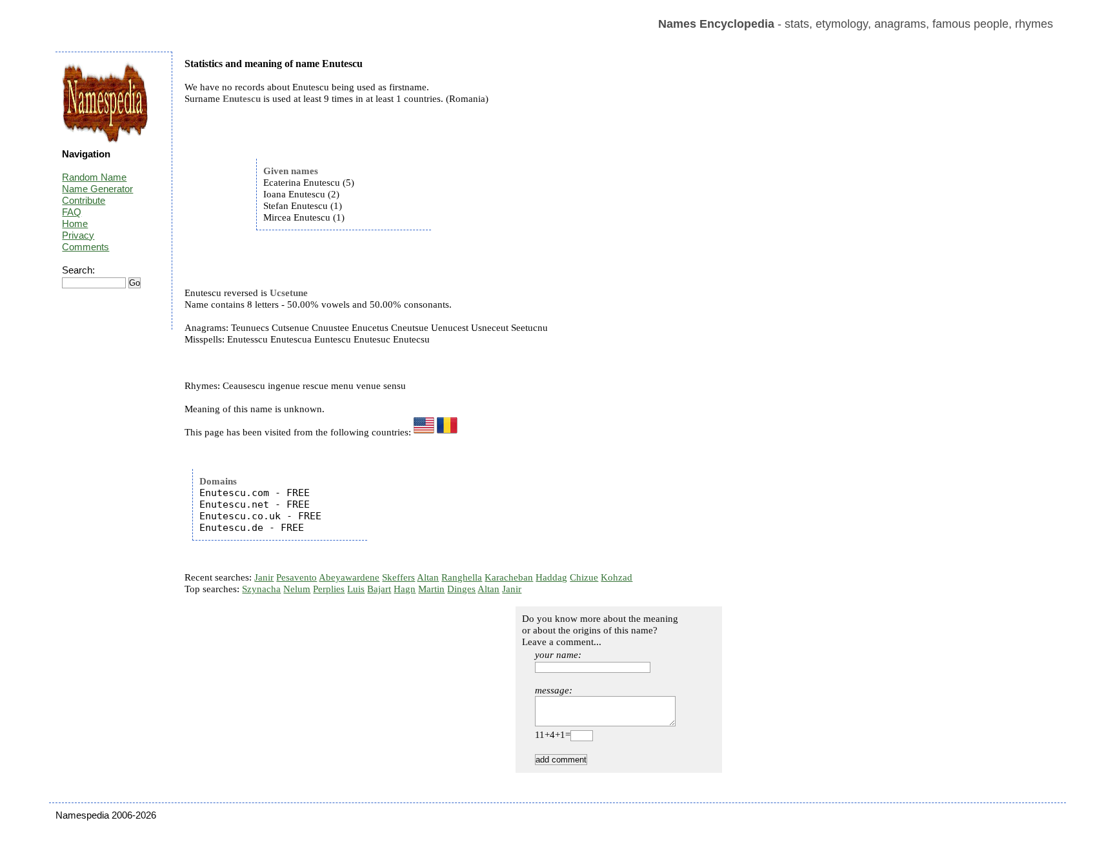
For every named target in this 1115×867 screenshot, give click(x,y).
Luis (356, 589)
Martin (431, 589)
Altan (428, 577)
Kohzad (616, 577)
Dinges (461, 589)
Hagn (405, 589)
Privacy (78, 235)
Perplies (329, 589)
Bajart (379, 589)
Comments (85, 246)
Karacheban (509, 577)
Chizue (584, 577)
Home (75, 223)
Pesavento (296, 577)
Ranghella (461, 577)
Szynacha (261, 589)
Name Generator (97, 188)
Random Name (94, 177)
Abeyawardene (349, 577)
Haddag (551, 577)
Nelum (296, 589)
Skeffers (398, 577)
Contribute (83, 200)
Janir (264, 577)
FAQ (71, 211)
